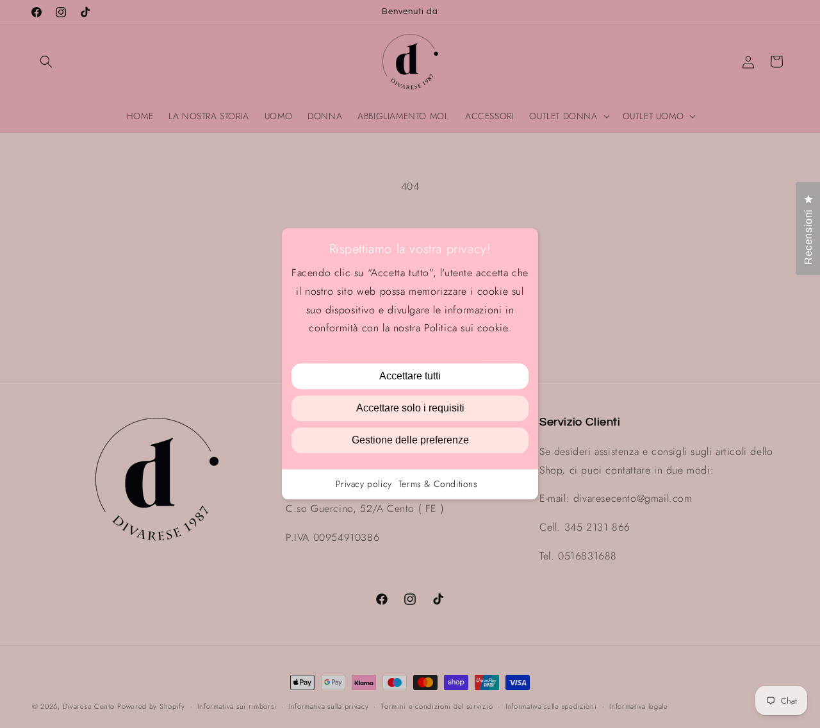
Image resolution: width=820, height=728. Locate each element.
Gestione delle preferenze (410, 440)
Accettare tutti (410, 376)
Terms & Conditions (438, 484)
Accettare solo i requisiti (410, 408)
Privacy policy (363, 484)
